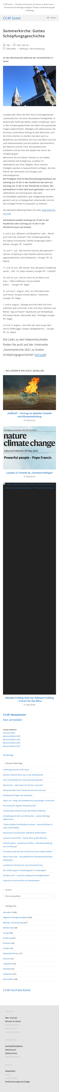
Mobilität (7, 969)
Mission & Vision (13, 1021)
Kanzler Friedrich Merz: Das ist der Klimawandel (23, 775)
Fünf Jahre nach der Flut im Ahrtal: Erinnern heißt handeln (27, 851)
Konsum (6, 958)
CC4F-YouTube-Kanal (16, 990)
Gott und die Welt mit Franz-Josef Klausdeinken (23, 780)
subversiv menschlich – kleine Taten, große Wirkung (25, 838)
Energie (6, 933)
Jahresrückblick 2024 (11, 739)
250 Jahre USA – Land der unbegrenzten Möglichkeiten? (26, 875)
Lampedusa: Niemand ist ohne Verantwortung (23, 865)
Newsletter (10, 1071)
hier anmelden (12, 720)
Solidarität (7, 974)
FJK (8, 45)
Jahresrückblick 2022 (11, 746)
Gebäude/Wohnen (11, 953)
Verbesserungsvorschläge (17, 1081)
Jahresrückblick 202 (11, 736)
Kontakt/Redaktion (14, 1046)
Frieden (6, 948)
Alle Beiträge (8, 755)
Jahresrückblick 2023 (11, 742)
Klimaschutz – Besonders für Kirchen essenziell (22, 785)
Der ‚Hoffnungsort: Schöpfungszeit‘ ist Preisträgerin (25, 870)
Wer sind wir (11, 1017)
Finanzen (7, 943)
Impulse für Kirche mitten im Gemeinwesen (21, 880)
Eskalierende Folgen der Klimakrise (17, 795)
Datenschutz (11, 1053)
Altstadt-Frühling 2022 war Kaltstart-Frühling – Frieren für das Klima (29, 699)
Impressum (10, 1049)
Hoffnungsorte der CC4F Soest (16, 769)
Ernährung (7, 938)
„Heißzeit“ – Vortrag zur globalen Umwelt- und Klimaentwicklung (29, 415)
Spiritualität (8, 979)
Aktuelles (11, 48)
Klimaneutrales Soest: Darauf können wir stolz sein (24, 790)
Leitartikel (7, 963)
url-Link (40, 355)
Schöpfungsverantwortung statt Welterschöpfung (24, 810)
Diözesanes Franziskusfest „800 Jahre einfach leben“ (25, 832)
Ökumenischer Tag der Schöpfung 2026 (19, 805)
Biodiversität (8, 927)
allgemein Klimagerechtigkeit (15, 917)
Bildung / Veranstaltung (32, 48)
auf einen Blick (9, 733)
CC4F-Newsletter (14, 715)
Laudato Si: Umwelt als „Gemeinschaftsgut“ (29, 472)
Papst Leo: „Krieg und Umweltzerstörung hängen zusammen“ (29, 800)
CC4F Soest (11, 18)
